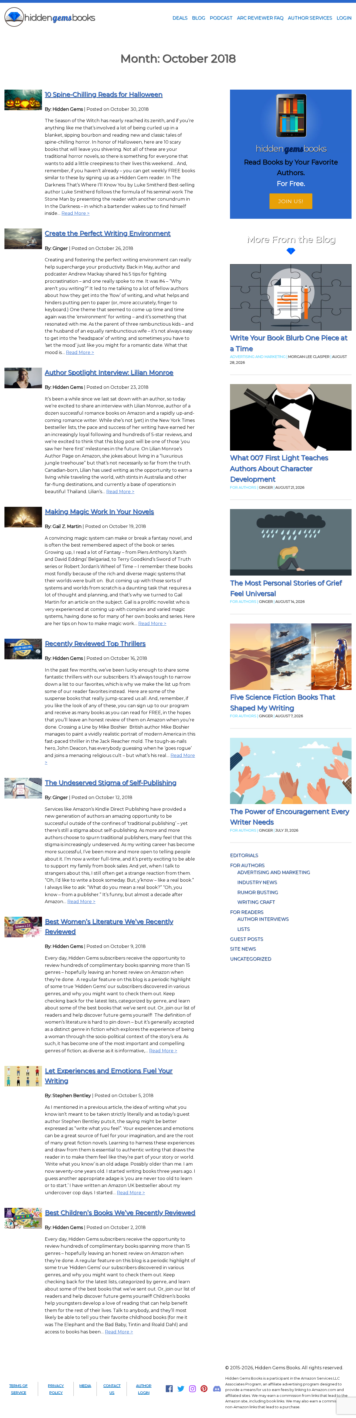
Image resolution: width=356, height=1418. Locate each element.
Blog (198, 18)
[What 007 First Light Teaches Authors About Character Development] (291, 418)
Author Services (310, 18)
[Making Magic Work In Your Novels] (23, 526)
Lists (243, 929)
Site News (243, 949)
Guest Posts (246, 939)
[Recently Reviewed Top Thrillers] (23, 657)
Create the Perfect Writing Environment (107, 233)
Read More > (75, 213)
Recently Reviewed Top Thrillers (95, 643)
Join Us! (290, 201)
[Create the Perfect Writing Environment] (23, 247)
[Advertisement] (178, 37)
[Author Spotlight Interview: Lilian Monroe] (23, 386)
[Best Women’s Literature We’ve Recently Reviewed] (23, 935)
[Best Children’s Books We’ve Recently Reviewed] (23, 1227)
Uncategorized (250, 959)
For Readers (246, 912)
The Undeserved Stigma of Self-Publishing (110, 783)
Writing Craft (256, 902)
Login (344, 18)
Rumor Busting (257, 892)
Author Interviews (263, 919)
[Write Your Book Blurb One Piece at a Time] (291, 298)
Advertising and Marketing (273, 872)
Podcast (221, 18)
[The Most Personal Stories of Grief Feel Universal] (291, 543)
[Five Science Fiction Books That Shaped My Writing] (291, 657)
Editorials (244, 855)
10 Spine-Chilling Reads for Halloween (103, 94)
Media (85, 1385)
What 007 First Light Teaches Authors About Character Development (279, 468)
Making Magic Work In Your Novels (99, 511)
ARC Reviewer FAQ (260, 18)
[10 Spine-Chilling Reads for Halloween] (23, 108)
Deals (179, 18)
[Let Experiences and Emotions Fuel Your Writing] (23, 1085)
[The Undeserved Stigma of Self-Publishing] (23, 797)
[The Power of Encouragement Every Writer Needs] (291, 772)
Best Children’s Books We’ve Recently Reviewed (120, 1213)
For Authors (247, 865)
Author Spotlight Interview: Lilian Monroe (109, 372)
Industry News (257, 882)
